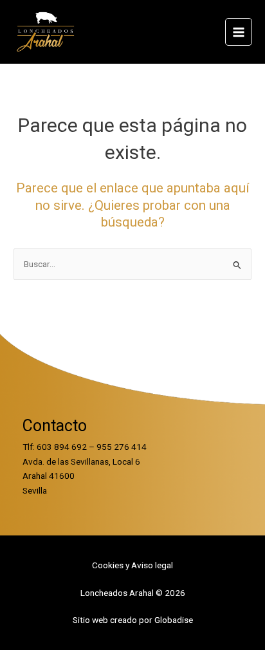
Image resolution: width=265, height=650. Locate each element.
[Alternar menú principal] (239, 32)
